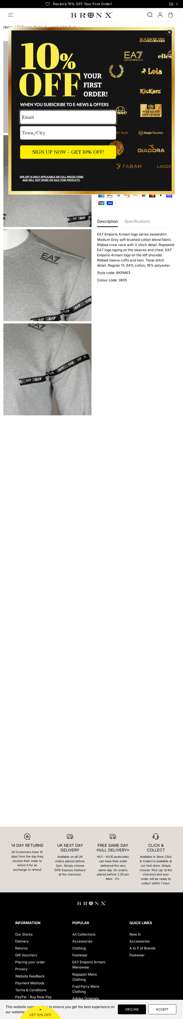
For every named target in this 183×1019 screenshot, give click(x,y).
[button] (169, 32)
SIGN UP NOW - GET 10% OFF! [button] (68, 152)
